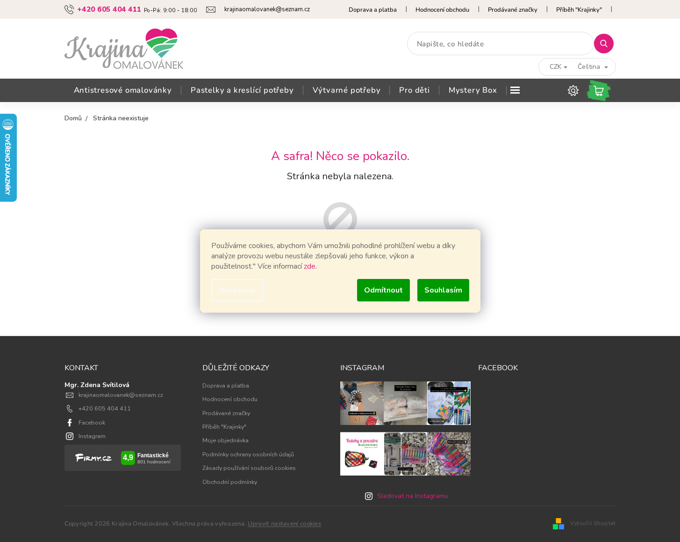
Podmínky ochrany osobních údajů (248, 454)
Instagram (92, 436)
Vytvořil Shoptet (593, 523)
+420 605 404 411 (105, 408)
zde (309, 266)
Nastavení (237, 290)
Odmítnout (383, 290)
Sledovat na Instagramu (412, 495)
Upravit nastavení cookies (285, 524)
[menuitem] (122, 90)
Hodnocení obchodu (442, 10)
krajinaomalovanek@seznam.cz (121, 395)
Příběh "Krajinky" (579, 10)
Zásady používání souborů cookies (249, 468)
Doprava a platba (373, 10)
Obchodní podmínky (229, 482)
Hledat (607, 43)
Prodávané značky (512, 10)
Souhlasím (443, 290)
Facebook (92, 422)
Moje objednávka (225, 440)
